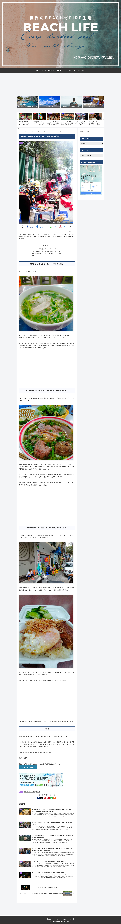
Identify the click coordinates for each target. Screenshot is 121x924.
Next (103, 119)
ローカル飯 (27, 791)
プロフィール (51, 919)
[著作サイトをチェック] (38, 798)
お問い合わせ (58, 919)
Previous (17, 119)
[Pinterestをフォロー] (48, 798)
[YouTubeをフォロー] (45, 798)
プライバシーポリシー (68, 919)
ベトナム (33, 791)
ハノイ (21, 791)
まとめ (35, 255)
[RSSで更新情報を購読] (54, 798)
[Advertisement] (60, 84)
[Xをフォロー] (41, 798)
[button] (70, 226)
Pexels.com (68, 222)
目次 (44, 245)
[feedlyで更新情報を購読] (51, 798)
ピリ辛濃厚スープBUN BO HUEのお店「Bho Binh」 (47, 251)
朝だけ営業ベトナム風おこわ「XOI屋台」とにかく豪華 (47, 253)
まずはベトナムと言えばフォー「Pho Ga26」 (45, 249)
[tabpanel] (25, 119)
